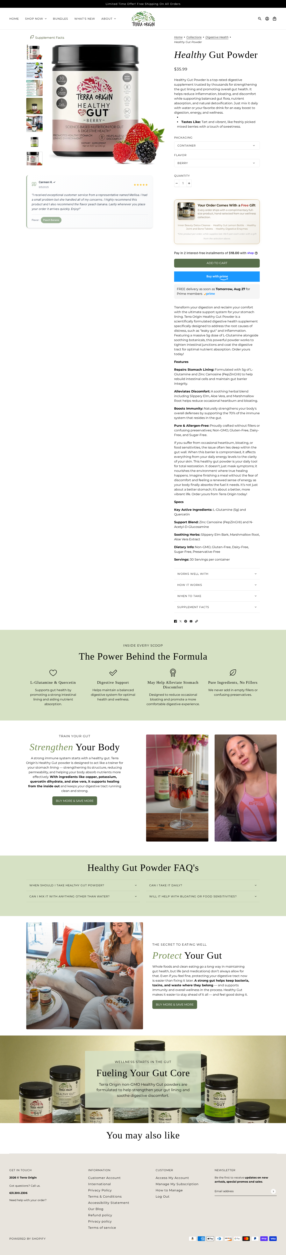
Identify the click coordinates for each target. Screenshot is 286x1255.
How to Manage (169, 1190)
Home (178, 37)
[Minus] (176, 183)
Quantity (182, 175)
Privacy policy (100, 1221)
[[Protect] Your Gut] (84, 975)
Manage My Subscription (177, 1184)
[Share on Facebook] (175, 621)
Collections (194, 37)
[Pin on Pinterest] (186, 621)
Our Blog (96, 1209)
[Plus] (189, 183)
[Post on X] (180, 621)
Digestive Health (216, 37)
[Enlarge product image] (107, 105)
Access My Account (172, 1178)
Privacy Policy (100, 1190)
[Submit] (273, 1191)
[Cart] (274, 19)
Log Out (163, 1196)
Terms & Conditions (105, 1196)
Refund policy (100, 1215)
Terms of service (102, 1228)
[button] (196, 621)
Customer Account (104, 1178)
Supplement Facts (49, 37)
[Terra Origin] (143, 18)
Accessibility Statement (108, 1203)
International (99, 1184)
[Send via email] (191, 621)
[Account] (267, 19)
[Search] (260, 19)
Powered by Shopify (27, 1238)
